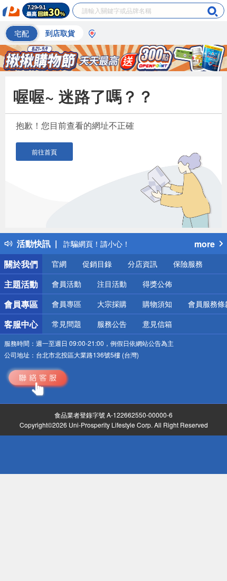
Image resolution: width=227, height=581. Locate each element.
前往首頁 (44, 151)
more (204, 244)
